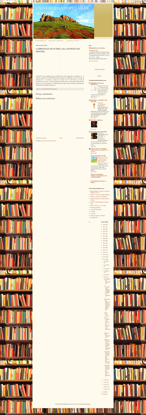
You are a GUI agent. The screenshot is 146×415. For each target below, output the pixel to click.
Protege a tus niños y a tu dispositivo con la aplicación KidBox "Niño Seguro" (103, 159)
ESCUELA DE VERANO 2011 (107, 335)
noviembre (106, 265)
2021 (104, 236)
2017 (104, 245)
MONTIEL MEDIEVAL (97, 120)
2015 (104, 250)
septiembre (106, 271)
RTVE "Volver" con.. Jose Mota (98, 205)
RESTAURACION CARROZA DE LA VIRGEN (100, 150)
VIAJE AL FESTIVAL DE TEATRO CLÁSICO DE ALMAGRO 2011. (107, 344)
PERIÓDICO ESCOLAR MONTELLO (97, 83)
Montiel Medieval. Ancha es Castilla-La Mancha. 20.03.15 (100, 191)
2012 (104, 257)
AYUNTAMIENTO (40, 40)
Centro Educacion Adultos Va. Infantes (98, 181)
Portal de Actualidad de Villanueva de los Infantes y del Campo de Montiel (99, 175)
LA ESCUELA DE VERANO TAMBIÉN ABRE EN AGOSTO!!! (107, 291)
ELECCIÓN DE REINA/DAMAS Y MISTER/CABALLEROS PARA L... (107, 304)
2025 (104, 227)
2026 (104, 224)
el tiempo (93, 211)
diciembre (106, 261)
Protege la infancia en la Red (98, 156)
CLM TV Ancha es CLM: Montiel (99, 196)
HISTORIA (100, 133)
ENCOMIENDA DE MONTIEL (99, 132)
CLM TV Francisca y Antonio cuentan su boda (100, 199)
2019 (104, 240)
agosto (106, 274)
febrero (106, 389)
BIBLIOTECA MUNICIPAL (98, 48)
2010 (104, 392)
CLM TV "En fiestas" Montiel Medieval (100, 194)
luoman (74, 404)
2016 (104, 247)
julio (105, 277)
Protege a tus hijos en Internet (98, 215)
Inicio (61, 138)
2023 (104, 231)
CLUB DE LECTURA (72, 40)
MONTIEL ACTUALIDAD (101, 103)
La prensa (93, 213)
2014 (104, 252)
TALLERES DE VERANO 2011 (107, 281)
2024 (104, 229)
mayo (105, 382)
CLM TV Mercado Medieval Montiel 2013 (99, 202)
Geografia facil (94, 217)
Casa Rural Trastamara (96, 209)
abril (105, 384)
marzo (105, 386)
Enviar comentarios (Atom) (49, 141)
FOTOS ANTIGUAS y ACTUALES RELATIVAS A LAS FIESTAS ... (107, 324)
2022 (104, 234)
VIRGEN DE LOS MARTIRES (99, 149)
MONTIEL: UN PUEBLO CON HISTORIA (99, 100)
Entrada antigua (80, 138)
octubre (106, 268)
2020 (104, 238)
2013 (104, 254)
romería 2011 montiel (106, 314)
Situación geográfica (95, 207)
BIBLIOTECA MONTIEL (56, 40)
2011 (104, 259)
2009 (104, 394)
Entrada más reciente (41, 138)
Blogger (88, 404)
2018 (104, 243)
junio (105, 380)
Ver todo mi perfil (93, 61)
